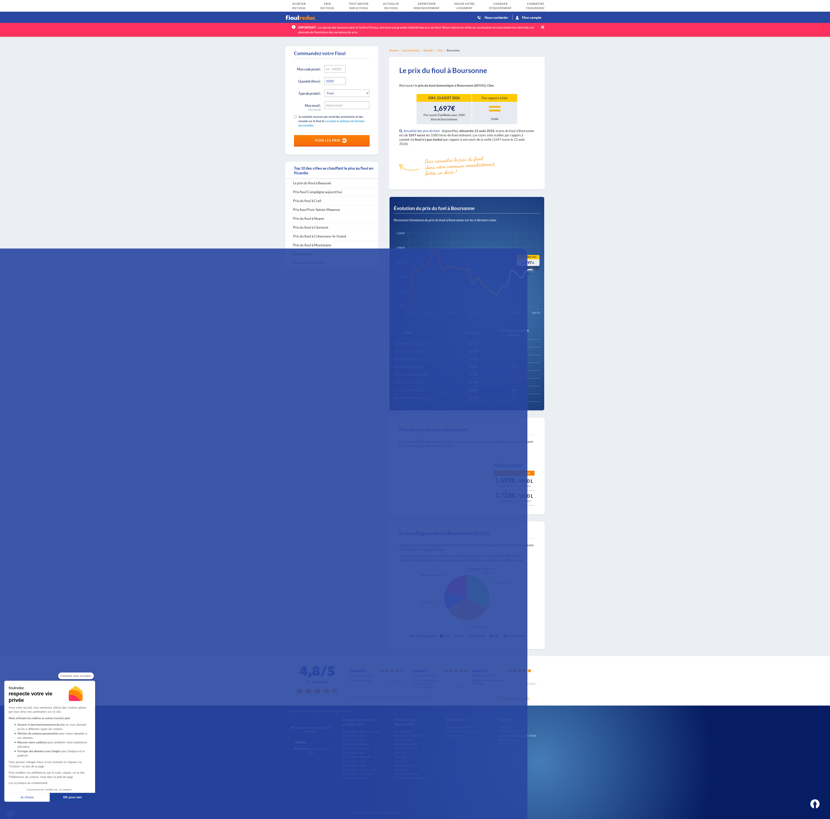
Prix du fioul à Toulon (355, 778)
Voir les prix (327, 140)
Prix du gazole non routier (410, 778)
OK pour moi (72, 797)
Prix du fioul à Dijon (354, 744)
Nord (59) (400, 761)
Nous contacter (496, 17)
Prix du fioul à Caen (354, 740)
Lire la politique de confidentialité (28, 783)
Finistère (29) (402, 740)
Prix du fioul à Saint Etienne (359, 769)
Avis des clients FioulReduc (462, 731)
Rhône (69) (401, 769)
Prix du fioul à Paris (354, 765)
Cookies (503, 744)
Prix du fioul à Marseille (357, 756)
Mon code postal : (309, 69)
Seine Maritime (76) (406, 774)
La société (504, 727)
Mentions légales (508, 740)
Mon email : (313, 106)
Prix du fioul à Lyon (354, 752)
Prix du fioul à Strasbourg (358, 774)
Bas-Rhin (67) (402, 731)
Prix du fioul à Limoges (356, 748)
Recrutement (506, 731)
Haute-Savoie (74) (405, 748)
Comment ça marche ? (460, 727)
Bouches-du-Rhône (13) (409, 735)
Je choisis (27, 797)
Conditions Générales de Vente (517, 735)
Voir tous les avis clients (513, 698)
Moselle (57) (402, 756)
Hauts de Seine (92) (406, 744)
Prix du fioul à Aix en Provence (361, 731)
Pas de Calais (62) (405, 765)
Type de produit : (309, 93)
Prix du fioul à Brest (355, 735)
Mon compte (531, 17)
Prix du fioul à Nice (354, 761)
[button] (10, 814)
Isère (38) (400, 752)
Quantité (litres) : (309, 81)
